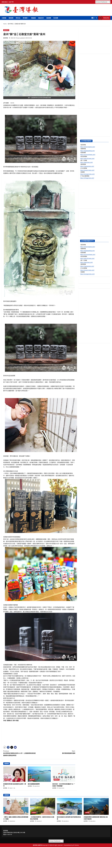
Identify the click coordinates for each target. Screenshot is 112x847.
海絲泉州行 (41, 18)
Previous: (19, 753)
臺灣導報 (5, 38)
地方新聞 (55, 18)
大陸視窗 (4, 18)
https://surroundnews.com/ (87, 154)
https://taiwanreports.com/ (87, 146)
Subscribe (106, 18)
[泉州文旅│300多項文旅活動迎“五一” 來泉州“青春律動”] (63, 774)
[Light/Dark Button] (93, 18)
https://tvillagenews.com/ (87, 178)
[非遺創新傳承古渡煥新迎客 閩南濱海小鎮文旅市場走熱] (96, 806)
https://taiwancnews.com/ (87, 170)
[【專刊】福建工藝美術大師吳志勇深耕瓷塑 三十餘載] (15, 806)
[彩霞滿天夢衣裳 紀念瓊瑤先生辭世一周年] (14, 774)
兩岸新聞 (11, 18)
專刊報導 (25, 18)
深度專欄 (48, 18)
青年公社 (18, 18)
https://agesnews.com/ (86, 162)
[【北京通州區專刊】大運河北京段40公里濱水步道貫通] (42, 806)
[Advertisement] (39, 733)
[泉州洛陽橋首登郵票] (39, 774)
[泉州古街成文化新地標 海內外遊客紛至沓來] (69, 806)
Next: (68, 752)
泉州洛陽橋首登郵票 (34, 784)
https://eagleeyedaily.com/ (87, 150)
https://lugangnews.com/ (87, 166)
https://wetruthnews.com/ (87, 158)
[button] (96, 18)
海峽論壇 (33, 18)
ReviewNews (67, 845)
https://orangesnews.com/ (87, 174)
